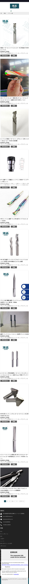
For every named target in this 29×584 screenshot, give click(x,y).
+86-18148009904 (6, 522)
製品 (5, 13)
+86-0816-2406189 (6, 524)
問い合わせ (5, 55)
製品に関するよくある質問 (6, 543)
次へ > (13, 501)
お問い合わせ (3, 545)
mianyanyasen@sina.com (8, 519)
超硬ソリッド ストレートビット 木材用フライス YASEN (14, 334)
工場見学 (2, 538)
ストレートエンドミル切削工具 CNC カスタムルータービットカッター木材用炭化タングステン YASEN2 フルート (14, 456)
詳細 (14, 55)
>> (16, 501)
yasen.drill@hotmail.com (7, 516)
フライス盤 (10, 13)
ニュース (2, 541)
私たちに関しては (4, 533)
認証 (1, 536)
